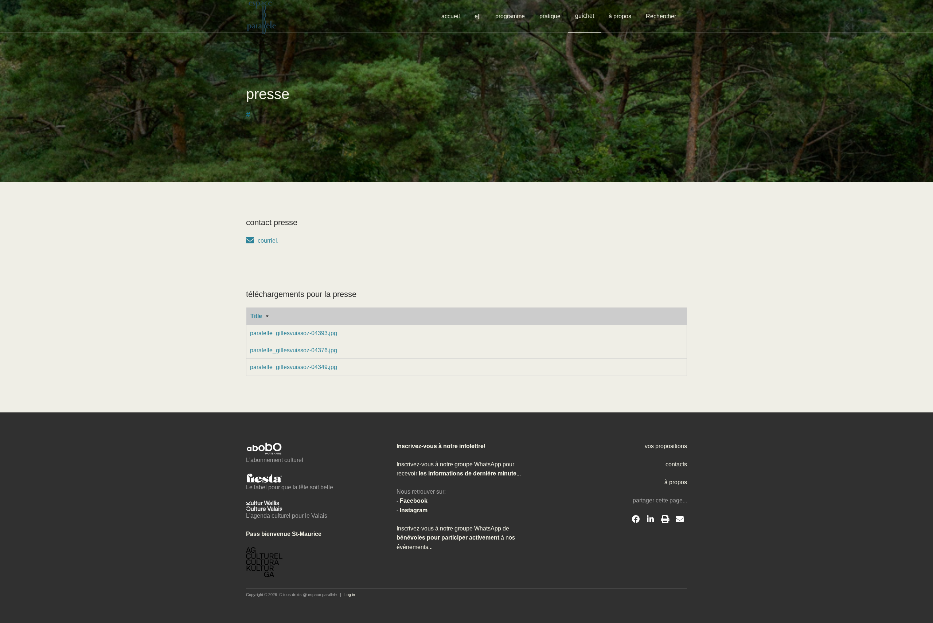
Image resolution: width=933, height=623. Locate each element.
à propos (620, 16)
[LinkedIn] (650, 519)
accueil (450, 16)
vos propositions (666, 446)
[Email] (680, 519)
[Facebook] (636, 519)
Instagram (414, 510)
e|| (478, 16)
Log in (349, 594)
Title (256, 316)
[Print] (665, 519)
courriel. (268, 241)
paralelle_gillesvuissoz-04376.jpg (293, 350)
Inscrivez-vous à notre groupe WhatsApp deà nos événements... (456, 537)
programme (510, 16)
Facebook (414, 501)
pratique (550, 16)
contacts (676, 464)
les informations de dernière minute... (469, 473)
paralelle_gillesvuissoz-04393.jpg (293, 333)
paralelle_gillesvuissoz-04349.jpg (293, 367)
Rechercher (661, 16)
